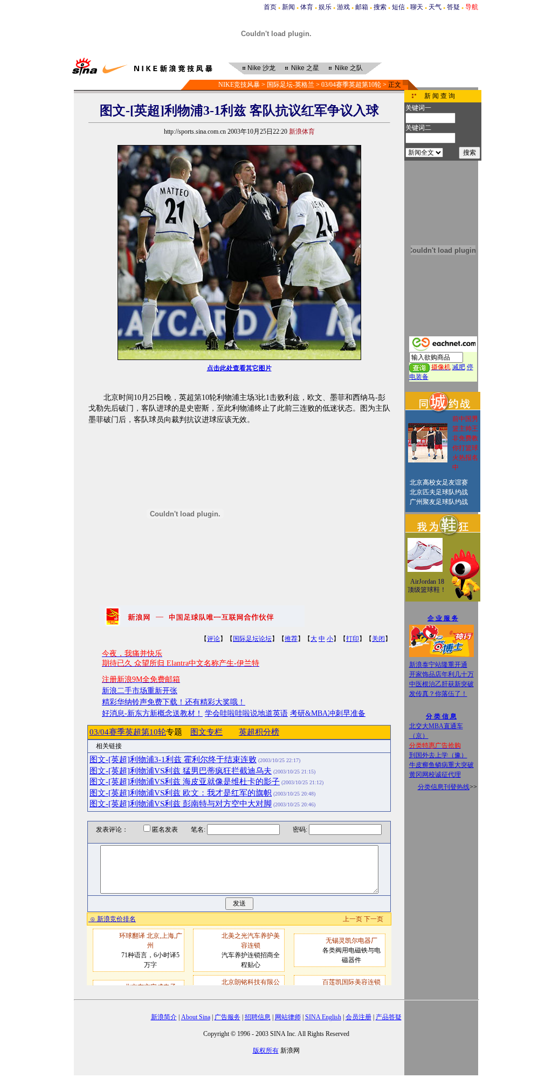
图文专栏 (206, 732)
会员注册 (358, 1017)
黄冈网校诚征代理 (435, 774)
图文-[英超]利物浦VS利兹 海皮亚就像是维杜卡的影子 (184, 781)
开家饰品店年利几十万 (441, 674)
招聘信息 (258, 1017)
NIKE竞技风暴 (239, 84)
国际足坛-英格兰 (290, 84)
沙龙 (261, 68)
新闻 (288, 7)
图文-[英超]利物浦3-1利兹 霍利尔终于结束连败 (173, 759)
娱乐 (325, 7)
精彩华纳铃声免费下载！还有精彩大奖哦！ (173, 702)
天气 (435, 7)
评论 (213, 638)
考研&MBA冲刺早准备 (327, 713)
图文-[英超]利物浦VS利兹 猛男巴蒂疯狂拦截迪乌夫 (180, 770)
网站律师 (288, 1017)
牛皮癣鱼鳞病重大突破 (441, 765)
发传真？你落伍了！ (438, 693)
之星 (305, 68)
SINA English (323, 1017)
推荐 (291, 638)
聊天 (416, 7)
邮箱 (361, 7)
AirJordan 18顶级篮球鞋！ (427, 586)
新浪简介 (164, 1017)
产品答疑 (389, 1017)
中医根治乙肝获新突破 (441, 684)
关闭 (378, 638)
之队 (349, 68)
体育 (306, 7)
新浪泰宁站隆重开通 (438, 664)
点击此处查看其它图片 (239, 368)
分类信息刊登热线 (444, 787)
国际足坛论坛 (252, 638)
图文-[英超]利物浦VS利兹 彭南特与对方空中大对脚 (180, 803)
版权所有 (266, 1050)
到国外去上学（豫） (438, 755)
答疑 (453, 7)
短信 (398, 7)
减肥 (458, 367)
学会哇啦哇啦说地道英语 (246, 713)
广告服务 (227, 1017)
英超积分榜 (259, 732)
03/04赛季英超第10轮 (351, 84)
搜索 (380, 7)
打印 (352, 638)
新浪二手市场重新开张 (139, 691)
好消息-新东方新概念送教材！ (152, 713)
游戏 (343, 7)
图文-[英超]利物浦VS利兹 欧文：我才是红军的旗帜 (180, 793)
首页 (270, 7)
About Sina (195, 1017)
